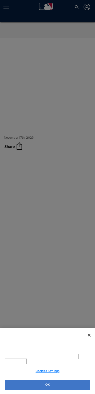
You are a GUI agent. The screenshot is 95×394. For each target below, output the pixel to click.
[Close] (89, 335)
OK (47, 385)
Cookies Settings (47, 371)
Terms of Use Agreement (53, 361)
